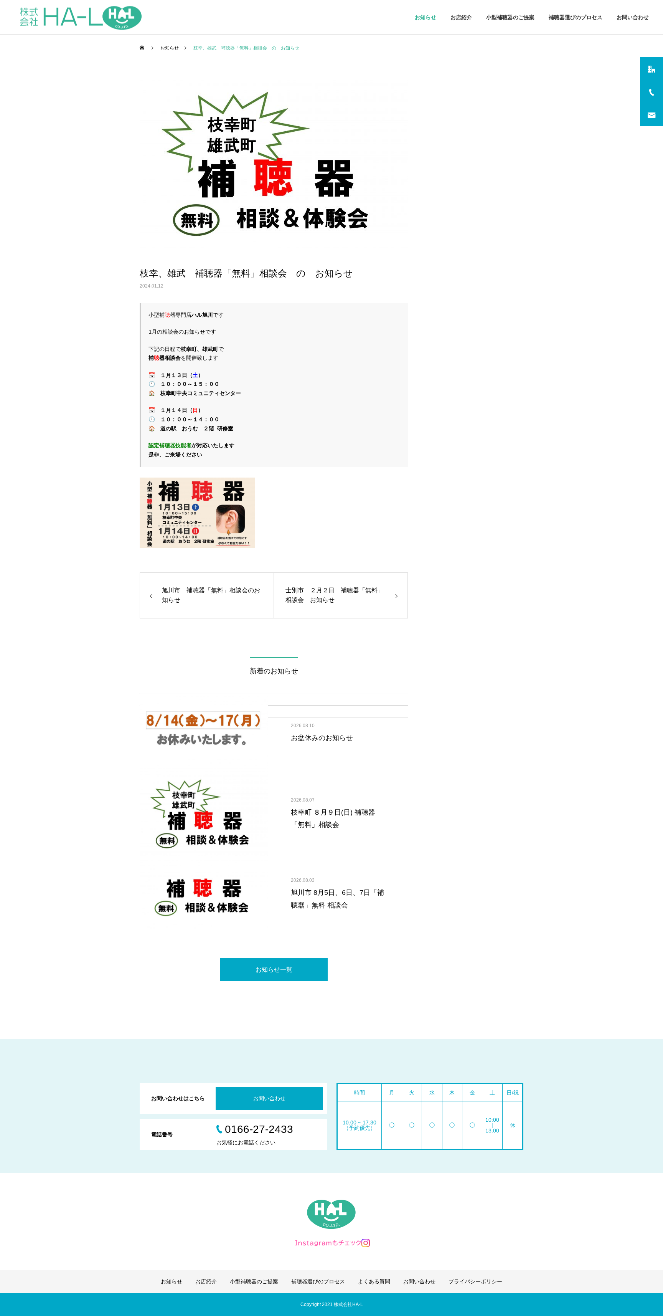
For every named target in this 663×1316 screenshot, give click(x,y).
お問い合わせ (633, 17)
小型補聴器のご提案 (510, 17)
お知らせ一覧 (274, 969)
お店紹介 (461, 17)
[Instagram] (331, 1242)
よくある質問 (374, 1281)
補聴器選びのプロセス (575, 17)
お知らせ (425, 17)
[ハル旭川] (80, 17)
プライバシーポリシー (475, 1281)
